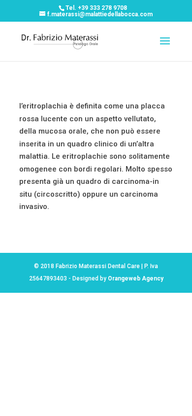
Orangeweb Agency (135, 278)
